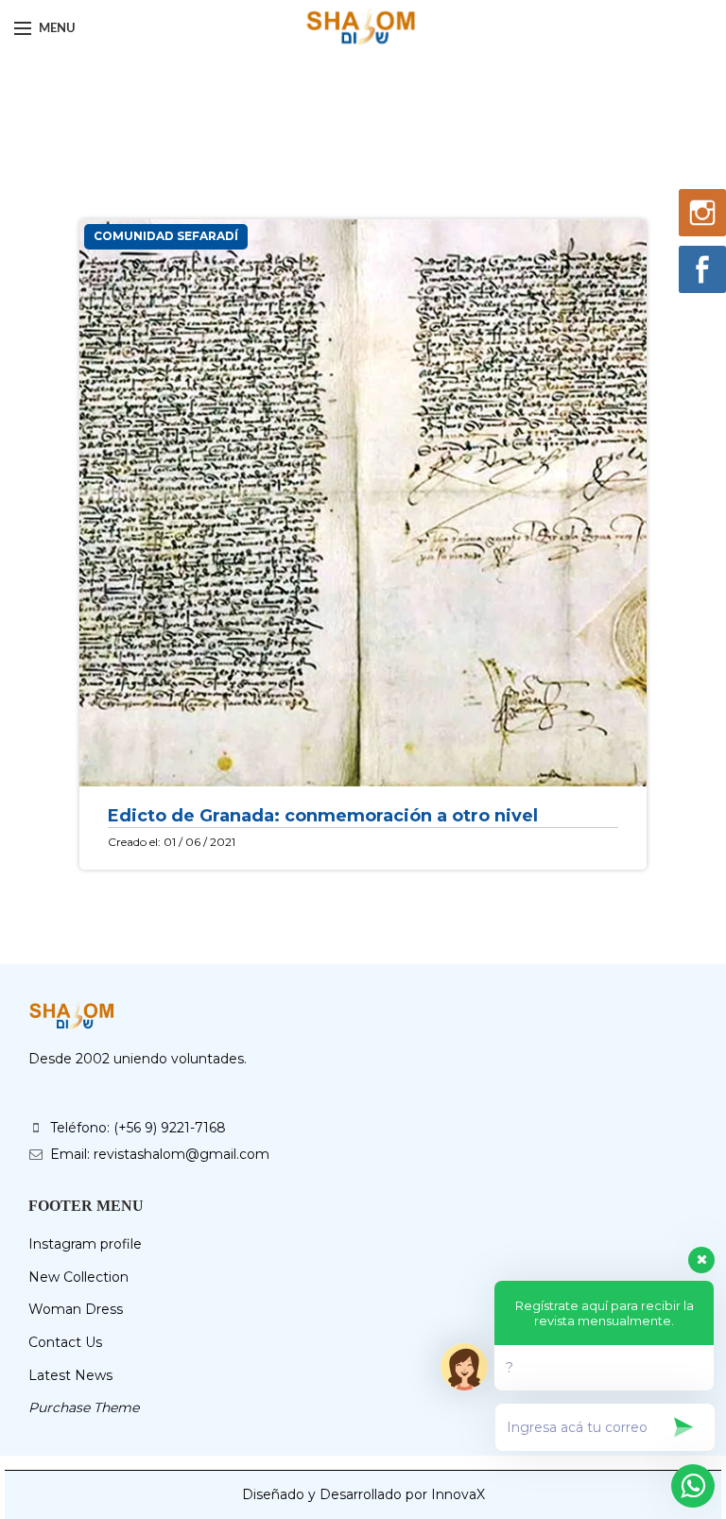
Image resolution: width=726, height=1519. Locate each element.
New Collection (78, 1277)
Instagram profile (85, 1243)
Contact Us (65, 1342)
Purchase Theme (83, 1407)
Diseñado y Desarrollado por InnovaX (363, 1494)
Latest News (70, 1375)
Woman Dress (75, 1309)
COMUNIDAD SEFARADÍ (166, 236)
